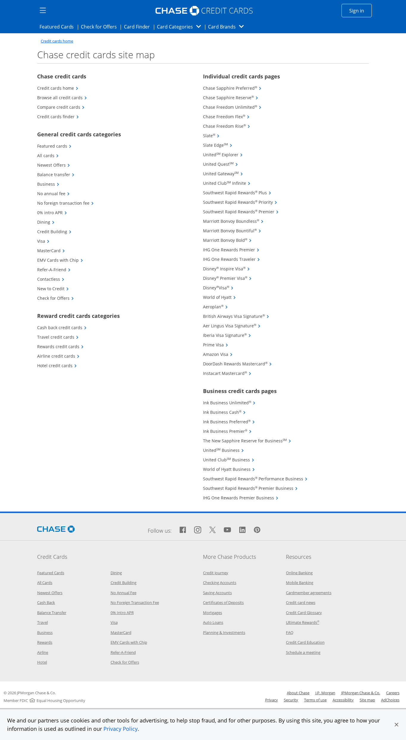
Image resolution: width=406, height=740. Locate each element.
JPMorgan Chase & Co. (360, 692)
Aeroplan (215, 307)
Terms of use (315, 700)
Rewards (44, 642)
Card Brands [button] (228, 26)
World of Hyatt (219, 297)
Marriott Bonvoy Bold (227, 240)
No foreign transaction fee (65, 203)
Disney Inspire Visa (226, 269)
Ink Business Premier (227, 431)
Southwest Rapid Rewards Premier (241, 211)
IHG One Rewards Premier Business (240, 498)
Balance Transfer (51, 612)
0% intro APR (52, 212)
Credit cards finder (58, 116)
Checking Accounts (219, 582)
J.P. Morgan (325, 692)
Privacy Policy (120, 728)
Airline (42, 652)
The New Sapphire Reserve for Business (247, 441)
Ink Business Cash (224, 412)
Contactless (50, 279)
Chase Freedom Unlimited (232, 107)
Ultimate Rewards (302, 622)
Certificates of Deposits (223, 602)
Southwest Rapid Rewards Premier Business (250, 488)
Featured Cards (58, 26)
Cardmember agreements (308, 592)
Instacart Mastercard (227, 373)
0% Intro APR (122, 612)
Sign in (360, 10)
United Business (223, 450)
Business (48, 184)
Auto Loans (213, 622)
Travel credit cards (58, 337)
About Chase (298, 692)
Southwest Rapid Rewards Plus (237, 192)
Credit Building (54, 231)
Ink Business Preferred (229, 422)
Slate (211, 135)
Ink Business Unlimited (229, 402)
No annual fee (53, 193)
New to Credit (53, 288)
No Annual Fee (123, 592)
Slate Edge (217, 145)
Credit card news (300, 602)
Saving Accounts (217, 592)
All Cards (44, 582)
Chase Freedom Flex (226, 116)
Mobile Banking (299, 582)
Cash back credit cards (62, 327)
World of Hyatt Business (229, 469)
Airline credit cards (58, 356)
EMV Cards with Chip (60, 260)
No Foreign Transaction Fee (135, 602)
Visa (43, 241)
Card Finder (139, 26)
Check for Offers (100, 26)
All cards (48, 155)
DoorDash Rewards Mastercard (237, 364)
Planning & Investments (224, 632)
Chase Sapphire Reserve (230, 97)
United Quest (220, 164)
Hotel (42, 662)
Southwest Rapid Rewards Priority (240, 202)
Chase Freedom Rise (226, 126)
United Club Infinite (227, 183)
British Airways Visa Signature (236, 316)
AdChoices (390, 700)
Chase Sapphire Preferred (232, 88)
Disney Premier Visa (227, 278)
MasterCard (51, 250)
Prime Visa (215, 345)
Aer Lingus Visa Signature (232, 326)
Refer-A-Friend (54, 269)
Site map (367, 700)
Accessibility (343, 700)
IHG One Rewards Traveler (231, 259)
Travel (42, 622)
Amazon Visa (218, 354)
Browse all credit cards (62, 97)
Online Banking (299, 572)
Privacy (271, 700)
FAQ (289, 632)
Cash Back (46, 602)
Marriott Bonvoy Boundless (233, 221)
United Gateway (223, 173)
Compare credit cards (61, 107)
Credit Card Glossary (304, 612)
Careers (392, 692)
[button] (396, 724)
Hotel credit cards (57, 365)
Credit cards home (57, 41)
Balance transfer (56, 174)
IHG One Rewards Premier (231, 250)
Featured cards (54, 146)
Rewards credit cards (60, 346)
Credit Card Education (305, 642)
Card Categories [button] (180, 26)
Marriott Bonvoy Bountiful (232, 230)
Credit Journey (215, 572)
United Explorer (223, 154)
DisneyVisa (218, 288)
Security (291, 700)
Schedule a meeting (303, 652)
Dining (46, 222)
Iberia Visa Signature (227, 335)
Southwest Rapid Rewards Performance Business (255, 479)
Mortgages (212, 612)
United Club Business (228, 460)
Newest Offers (53, 165)
